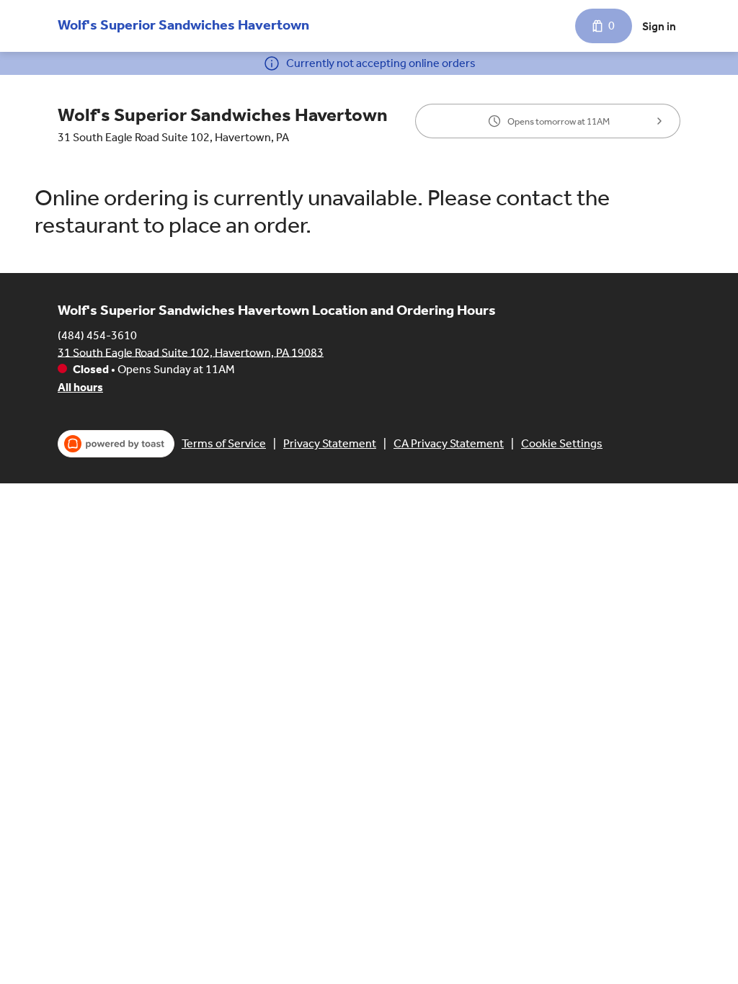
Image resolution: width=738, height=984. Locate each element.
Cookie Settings (562, 443)
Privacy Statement (329, 443)
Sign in (659, 26)
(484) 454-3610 (97, 334)
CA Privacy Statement (449, 443)
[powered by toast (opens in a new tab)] (116, 443)
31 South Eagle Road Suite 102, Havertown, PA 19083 (191, 352)
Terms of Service (224, 443)
